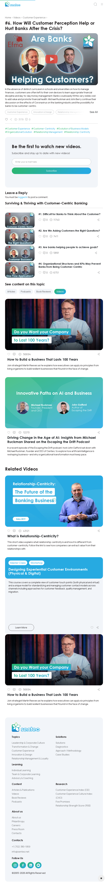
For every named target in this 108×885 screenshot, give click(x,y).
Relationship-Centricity (78, 132)
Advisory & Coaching (22, 778)
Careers (16, 825)
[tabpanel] (54, 380)
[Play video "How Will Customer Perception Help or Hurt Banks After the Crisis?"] (51, 59)
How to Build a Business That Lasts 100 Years (42, 359)
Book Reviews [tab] (43, 291)
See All (94, 112)
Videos (15, 793)
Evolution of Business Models (74, 128)
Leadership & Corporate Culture (28, 742)
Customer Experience (17, 112)
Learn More (21, 627)
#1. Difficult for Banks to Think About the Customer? (69, 214)
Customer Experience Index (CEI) (73, 789)
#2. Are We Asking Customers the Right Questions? (69, 230)
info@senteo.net (20, 851)
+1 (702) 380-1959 (21, 846)
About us (16, 817)
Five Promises (63, 801)
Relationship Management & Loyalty (74, 112)
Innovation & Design (42, 112)
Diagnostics (62, 746)
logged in (23, 197)
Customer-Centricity (44, 128)
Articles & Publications (23, 789)
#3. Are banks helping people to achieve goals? (68, 247)
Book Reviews (19, 797)
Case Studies (62, 754)
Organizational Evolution (19, 132)
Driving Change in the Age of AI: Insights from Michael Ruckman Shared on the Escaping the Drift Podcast (51, 439)
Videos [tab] (60, 291)
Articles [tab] (11, 291)
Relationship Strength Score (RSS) (73, 805)
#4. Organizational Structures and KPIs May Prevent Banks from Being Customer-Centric (70, 265)
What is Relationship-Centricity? (32, 536)
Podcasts (17, 801)
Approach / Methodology (68, 750)
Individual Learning (21, 770)
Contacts (17, 833)
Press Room (18, 829)
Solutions (60, 742)
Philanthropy (18, 821)
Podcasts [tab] (26, 291)
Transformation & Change (25, 746)
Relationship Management (49, 132)
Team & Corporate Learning (26, 774)
